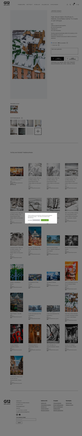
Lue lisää (30, 220)
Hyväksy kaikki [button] (45, 220)
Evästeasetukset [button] (36, 220)
